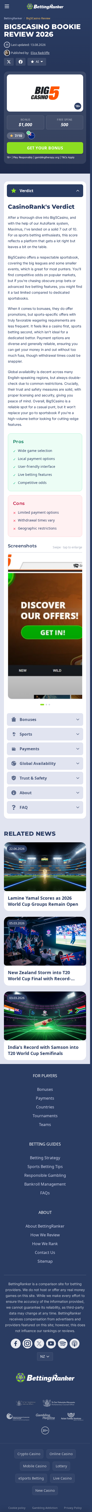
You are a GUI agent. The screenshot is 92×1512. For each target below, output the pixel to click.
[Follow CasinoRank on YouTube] (51, 1343)
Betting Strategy (45, 1157)
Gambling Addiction (45, 1508)
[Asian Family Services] (72, 1417)
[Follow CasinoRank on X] (39, 1343)
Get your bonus (45, 148)
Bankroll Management (45, 1184)
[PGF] (18, 1417)
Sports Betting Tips (45, 1166)
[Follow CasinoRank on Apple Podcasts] (74, 1343)
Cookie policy (17, 1508)
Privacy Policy (73, 1508)
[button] (45, 190)
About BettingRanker (45, 1226)
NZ (42, 1356)
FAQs (45, 1193)
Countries (45, 1107)
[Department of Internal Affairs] (26, 1403)
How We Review (45, 1235)
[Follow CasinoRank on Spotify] (63, 1343)
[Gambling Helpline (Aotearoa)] (45, 1417)
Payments (45, 1098)
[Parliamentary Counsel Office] (58, 1403)
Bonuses (45, 1089)
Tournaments (45, 1115)
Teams (45, 1124)
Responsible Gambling (45, 1175)
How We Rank (45, 1243)
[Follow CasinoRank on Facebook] (16, 1343)
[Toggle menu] (7, 6)
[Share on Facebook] (21, 62)
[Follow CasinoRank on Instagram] (27, 1343)
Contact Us (45, 1252)
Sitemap (45, 1261)
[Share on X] (9, 62)
